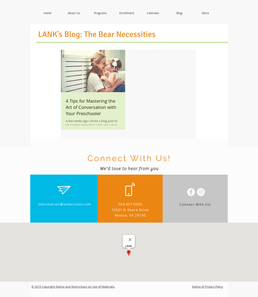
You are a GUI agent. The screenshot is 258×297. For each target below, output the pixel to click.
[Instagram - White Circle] (201, 192)
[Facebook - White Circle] (191, 192)
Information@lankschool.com (64, 204)
